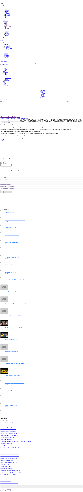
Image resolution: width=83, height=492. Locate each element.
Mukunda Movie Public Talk (10, 227)
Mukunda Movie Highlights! (10, 117)
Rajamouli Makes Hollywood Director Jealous (8, 177)
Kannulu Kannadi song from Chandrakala (13, 375)
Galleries (42, 94)
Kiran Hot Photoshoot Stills (10, 390)
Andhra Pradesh (8, 7)
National (7, 10)
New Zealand (8, 26)
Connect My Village (10, 48)
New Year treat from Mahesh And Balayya (8, 433)
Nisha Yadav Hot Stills (4, 179)
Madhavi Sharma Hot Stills (5, 481)
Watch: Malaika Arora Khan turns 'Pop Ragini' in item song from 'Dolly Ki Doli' (15, 441)
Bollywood (7, 14)
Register (2, 42)
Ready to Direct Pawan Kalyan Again (7, 437)
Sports (6, 32)
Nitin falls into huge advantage (5, 184)
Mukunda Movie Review (10, 212)
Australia (7, 25)
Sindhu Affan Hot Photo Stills (6, 476)
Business (7, 31)
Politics (4, 6)
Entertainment (5, 12)
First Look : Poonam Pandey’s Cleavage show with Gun (16, 397)
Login (1, 40)
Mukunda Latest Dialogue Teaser (6, 460)
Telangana (7, 9)
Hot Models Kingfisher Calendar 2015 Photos (9, 474)
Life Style (7, 33)
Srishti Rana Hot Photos (5, 478)
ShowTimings (42, 97)
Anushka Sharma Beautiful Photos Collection (9, 483)
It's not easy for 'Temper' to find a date (7, 181)
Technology (7, 34)
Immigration (5, 21)
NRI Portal (8, 46)
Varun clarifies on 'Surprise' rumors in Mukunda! (14, 279)
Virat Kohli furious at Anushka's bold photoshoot (14, 291)
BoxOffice (43, 96)
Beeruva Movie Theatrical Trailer (11, 339)
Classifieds (8, 49)
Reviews (42, 95)
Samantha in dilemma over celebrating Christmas (14, 363)
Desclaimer (10, 490)
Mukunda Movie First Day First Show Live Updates (15, 220)
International (7, 11)
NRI (4, 20)
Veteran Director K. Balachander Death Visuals (14, 315)
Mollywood (7, 17)
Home (4, 5)
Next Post (8, 120)
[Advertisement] (22, 102)
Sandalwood (7, 16)
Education (7, 35)
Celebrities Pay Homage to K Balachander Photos (14, 383)
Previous (2, 139)
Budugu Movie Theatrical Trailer (11, 351)
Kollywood (7, 15)
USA (6, 22)
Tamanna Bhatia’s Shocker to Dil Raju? (12, 249)
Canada (6, 24)
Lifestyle (4, 83)
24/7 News (8, 45)
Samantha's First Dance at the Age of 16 (7, 186)
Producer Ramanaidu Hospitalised (11, 242)
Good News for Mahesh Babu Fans (12, 264)
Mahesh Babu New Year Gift (10, 272)
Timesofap (6, 44)
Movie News (7, 118)
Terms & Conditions (5, 490)
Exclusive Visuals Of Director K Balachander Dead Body (16, 303)
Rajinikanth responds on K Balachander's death (14, 327)
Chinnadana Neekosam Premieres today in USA (9, 435)
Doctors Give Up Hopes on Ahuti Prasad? (13, 257)
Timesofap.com (9, 489)
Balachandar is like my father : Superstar (7, 188)
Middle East (7, 28)
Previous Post (2, 120)
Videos (4, 70)
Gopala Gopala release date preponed (12, 235)
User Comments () (5, 158)
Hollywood (7, 18)
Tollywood (7, 13)
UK (6, 23)
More (4, 29)
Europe (6, 27)
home (1, 490)
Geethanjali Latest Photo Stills (11, 405)
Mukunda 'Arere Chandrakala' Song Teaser (8, 462)
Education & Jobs (6, 85)
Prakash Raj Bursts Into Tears (6, 439)
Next (2, 140)
